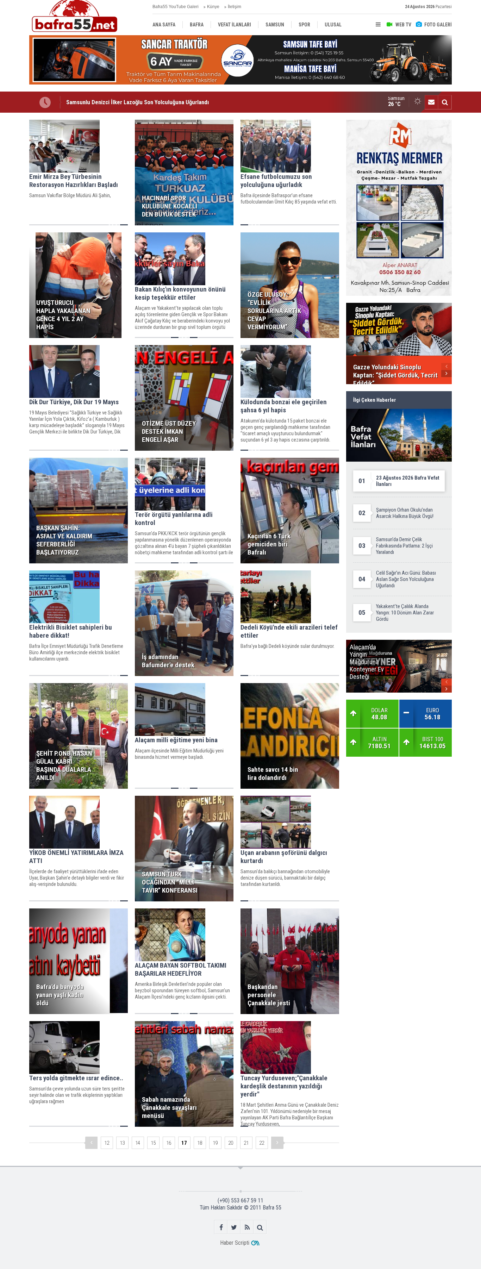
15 (153, 1143)
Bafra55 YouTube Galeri (175, 6)
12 (106, 1143)
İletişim (234, 6)
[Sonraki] (277, 1143)
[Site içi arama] (444, 102)
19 (215, 1143)
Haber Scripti (234, 1242)
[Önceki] (91, 1143)
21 (246, 1143)
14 (137, 1143)
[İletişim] (431, 102)
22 (261, 1143)
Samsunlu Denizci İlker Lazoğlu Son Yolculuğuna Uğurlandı (137, 102)
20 (230, 1143)
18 (199, 1143)
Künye (213, 6)
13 (122, 1143)
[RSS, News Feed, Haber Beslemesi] (247, 1227)
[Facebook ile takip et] (220, 1227)
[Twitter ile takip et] (234, 1227)
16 (168, 1143)
